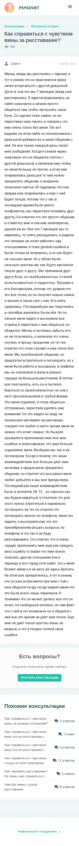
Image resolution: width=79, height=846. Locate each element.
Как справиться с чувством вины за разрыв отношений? (26, 721)
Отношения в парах (45, 26)
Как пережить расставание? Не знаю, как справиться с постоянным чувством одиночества (25, 774)
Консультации (14, 26)
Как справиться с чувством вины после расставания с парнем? (25, 734)
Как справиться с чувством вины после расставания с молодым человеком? (25, 747)
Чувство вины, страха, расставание (21, 787)
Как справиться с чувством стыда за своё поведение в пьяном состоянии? (25, 761)
